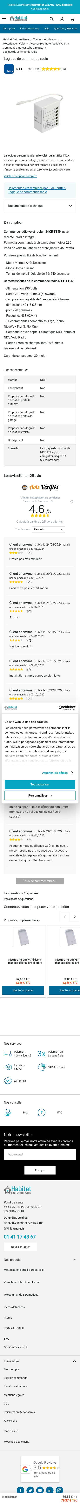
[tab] (40, 1260)
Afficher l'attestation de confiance (40, 497)
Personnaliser (37, 795)
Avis (46, 28)
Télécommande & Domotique (21, 1294)
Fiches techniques (29, 28)
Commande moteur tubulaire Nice (23, 47)
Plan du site (11, 1431)
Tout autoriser (40, 784)
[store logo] (18, 18)
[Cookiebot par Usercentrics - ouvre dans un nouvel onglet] (59, 708)
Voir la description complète (20, 176)
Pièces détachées (14, 1307)
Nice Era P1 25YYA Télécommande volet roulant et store (25, 961)
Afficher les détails (55, 772)
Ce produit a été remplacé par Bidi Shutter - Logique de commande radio (37, 190)
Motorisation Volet (14, 43)
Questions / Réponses (65, 28)
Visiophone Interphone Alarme (22, 1282)
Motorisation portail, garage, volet (24, 1269)
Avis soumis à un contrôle (39, 501)
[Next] (75, 917)
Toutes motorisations (46, 39)
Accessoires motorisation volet (48, 43)
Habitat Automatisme (16, 39)
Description (9, 28)
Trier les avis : (23, 529)
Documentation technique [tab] (25, 206)
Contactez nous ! (40, 8)
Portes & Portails (14, 1328)
